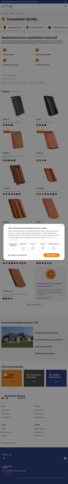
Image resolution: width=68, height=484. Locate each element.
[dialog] (34, 242)
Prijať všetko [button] (51, 255)
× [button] (61, 226)
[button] (17, 255)
